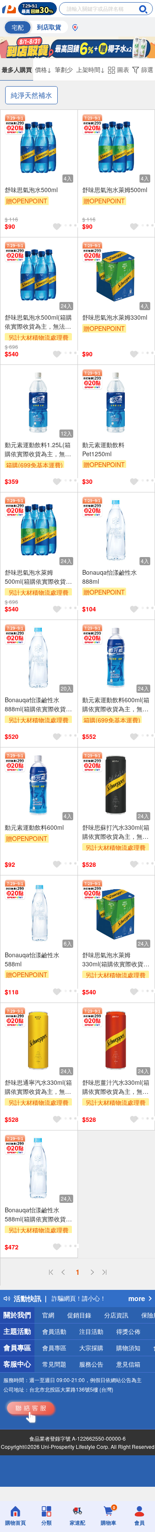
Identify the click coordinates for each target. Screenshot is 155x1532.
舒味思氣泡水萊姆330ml (114, 317)
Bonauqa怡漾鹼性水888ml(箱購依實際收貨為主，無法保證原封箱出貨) (38, 704)
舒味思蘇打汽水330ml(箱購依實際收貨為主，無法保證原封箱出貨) (115, 832)
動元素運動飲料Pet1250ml (103, 449)
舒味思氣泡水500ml (31, 189)
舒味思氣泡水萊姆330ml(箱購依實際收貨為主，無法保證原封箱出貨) (115, 959)
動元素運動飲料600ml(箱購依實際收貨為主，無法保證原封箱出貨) (115, 704)
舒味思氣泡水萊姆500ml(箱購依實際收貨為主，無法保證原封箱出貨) (38, 577)
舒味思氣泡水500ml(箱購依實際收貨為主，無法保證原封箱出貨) (38, 322)
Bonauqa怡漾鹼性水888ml (109, 576)
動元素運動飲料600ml (34, 827)
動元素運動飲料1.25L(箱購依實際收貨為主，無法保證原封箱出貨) (38, 449)
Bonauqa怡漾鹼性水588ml (32, 959)
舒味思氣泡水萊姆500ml (114, 189)
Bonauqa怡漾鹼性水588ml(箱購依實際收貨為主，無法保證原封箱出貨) (38, 1214)
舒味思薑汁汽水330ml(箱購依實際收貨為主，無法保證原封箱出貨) (115, 1087)
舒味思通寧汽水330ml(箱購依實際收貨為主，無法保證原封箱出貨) (38, 1087)
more (136, 1298)
